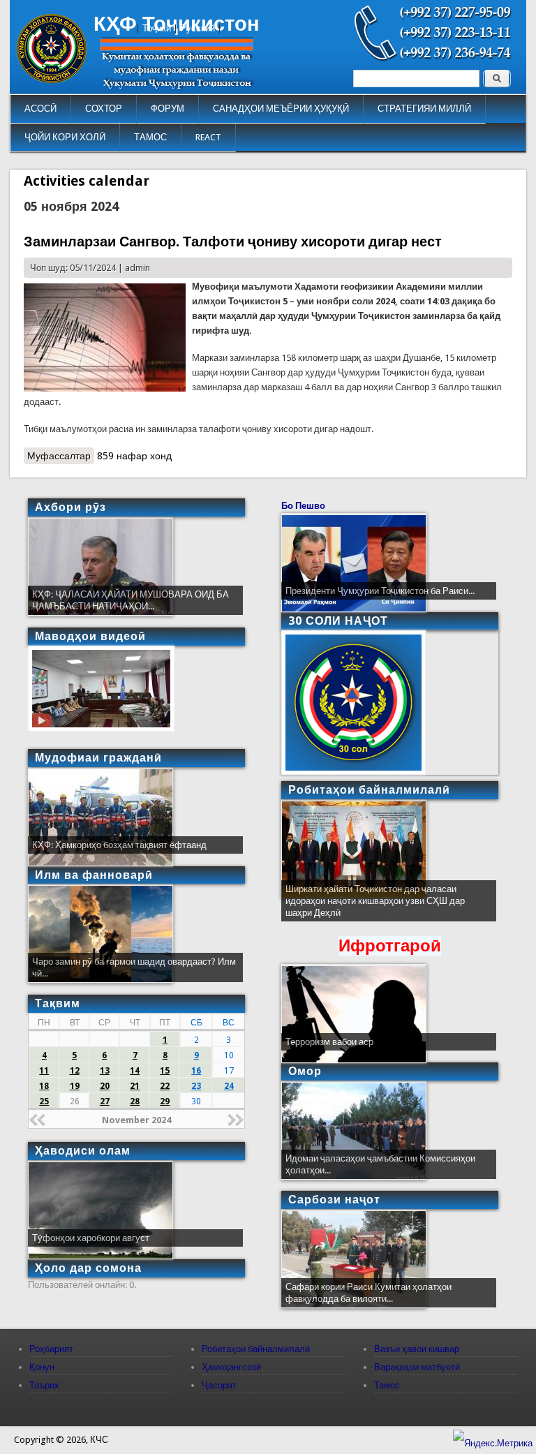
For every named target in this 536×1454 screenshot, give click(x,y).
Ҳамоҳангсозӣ (231, 1367)
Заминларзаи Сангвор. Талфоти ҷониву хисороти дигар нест (233, 241)
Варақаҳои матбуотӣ (417, 1367)
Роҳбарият (51, 1349)
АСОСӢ (40, 108)
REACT (208, 137)
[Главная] (52, 80)
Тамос (387, 1385)
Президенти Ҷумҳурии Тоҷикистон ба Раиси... (380, 591)
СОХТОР (103, 108)
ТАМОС (150, 137)
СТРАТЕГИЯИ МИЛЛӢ (424, 108)
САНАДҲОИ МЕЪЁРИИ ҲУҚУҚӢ (281, 108)
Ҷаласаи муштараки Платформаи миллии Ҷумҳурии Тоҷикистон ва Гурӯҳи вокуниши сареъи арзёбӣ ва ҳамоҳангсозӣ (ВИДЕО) (373, 901)
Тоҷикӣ (156, 28)
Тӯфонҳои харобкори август (90, 1238)
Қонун (41, 1367)
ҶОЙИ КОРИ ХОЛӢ (64, 137)
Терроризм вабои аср (329, 1042)
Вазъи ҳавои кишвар (416, 1349)
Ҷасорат (219, 1385)
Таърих (44, 1385)
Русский (197, 28)
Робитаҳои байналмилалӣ (256, 1349)
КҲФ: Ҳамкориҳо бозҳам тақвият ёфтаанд (119, 845)
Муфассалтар (60, 455)
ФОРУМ (167, 108)
